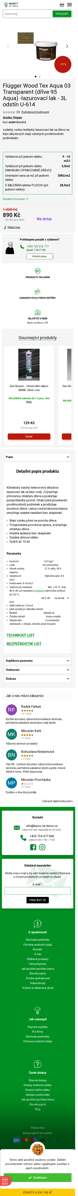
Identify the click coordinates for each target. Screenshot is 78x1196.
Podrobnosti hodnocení (35, 112)
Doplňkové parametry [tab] (19, 660)
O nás (37, 954)
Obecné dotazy (38, 1080)
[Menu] (69, 5)
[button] (36, 76)
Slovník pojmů (37, 973)
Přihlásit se (37, 900)
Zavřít (23, 227)
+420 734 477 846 (42, 836)
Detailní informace (14, 199)
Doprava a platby (38, 1026)
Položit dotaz (39, 256)
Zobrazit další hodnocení (56, 801)
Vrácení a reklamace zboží (37, 987)
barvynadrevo (42, 847)
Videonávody (37, 983)
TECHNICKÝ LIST (21, 635)
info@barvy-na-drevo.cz (42, 826)
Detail (29, 436)
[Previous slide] (8, 46)
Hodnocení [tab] (12, 670)
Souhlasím (40, 1177)
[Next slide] (66, 46)
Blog (37, 1109)
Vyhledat (62, 13)
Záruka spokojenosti (38, 978)
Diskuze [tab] (11, 678)
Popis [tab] (9, 457)
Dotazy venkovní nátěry (37, 1085)
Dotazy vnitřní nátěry (37, 1089)
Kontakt (37, 949)
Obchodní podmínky (37, 939)
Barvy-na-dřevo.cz (33, 847)
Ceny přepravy (37, 963)
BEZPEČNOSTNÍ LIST (24, 644)
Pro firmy (37, 1031)
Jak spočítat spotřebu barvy (37, 968)
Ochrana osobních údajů (37, 944)
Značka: (12, 117)
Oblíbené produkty (37, 959)
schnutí (39, 590)
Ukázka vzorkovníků (38, 1094)
